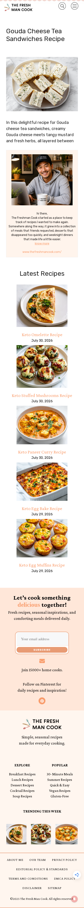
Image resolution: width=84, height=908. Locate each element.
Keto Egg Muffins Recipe (42, 565)
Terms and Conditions (28, 878)
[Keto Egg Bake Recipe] (42, 481)
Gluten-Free (60, 796)
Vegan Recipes (59, 791)
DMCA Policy (65, 878)
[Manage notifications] (74, 899)
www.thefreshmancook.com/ (42, 252)
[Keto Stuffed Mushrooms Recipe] (42, 366)
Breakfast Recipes (22, 774)
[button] (60, 6)
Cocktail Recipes (22, 791)
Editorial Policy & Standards (42, 869)
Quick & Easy (60, 785)
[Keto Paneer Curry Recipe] (42, 425)
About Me (15, 859)
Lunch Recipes (22, 780)
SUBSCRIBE (42, 649)
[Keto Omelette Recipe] (42, 306)
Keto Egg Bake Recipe (42, 508)
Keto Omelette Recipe (42, 334)
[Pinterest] (42, 700)
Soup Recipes (22, 796)
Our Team (37, 859)
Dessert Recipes (22, 785)
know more (42, 243)
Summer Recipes (59, 780)
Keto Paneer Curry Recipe (42, 452)
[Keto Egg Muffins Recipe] (42, 538)
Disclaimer (32, 888)
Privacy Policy (64, 859)
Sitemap (55, 888)
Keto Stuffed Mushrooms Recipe (42, 395)
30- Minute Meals (59, 774)
